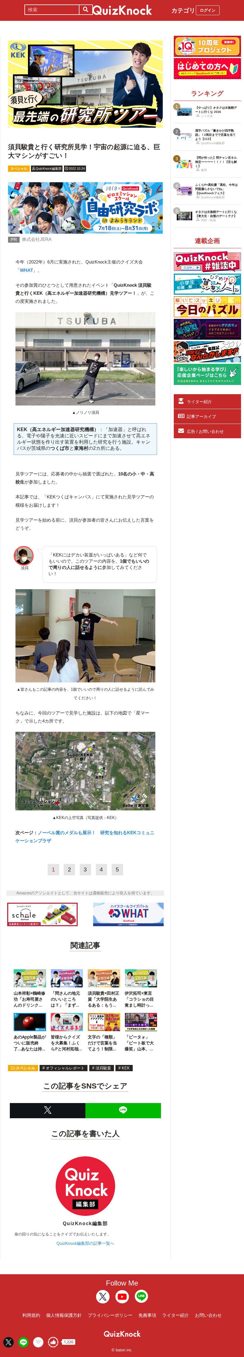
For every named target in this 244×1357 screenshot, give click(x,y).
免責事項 (147, 1315)
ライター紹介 (199, 401)
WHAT (26, 270)
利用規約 (31, 1315)
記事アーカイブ (201, 416)
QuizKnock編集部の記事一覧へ (85, 1243)
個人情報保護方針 (64, 1315)
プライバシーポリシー (110, 1315)
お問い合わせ (208, 1315)
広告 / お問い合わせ (205, 431)
